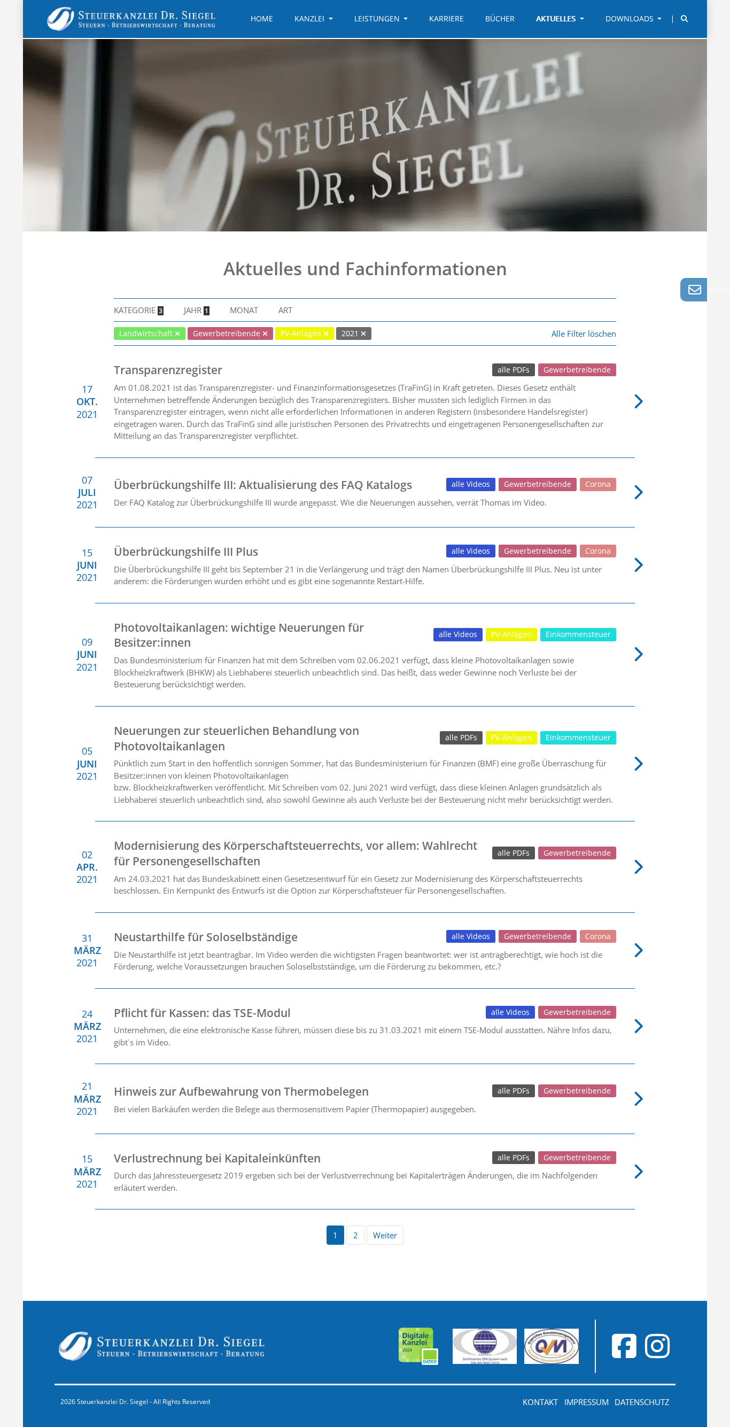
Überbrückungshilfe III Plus (186, 551)
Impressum (586, 1402)
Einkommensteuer (578, 634)
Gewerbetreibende (577, 370)
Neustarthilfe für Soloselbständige (206, 936)
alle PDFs (514, 370)
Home (262, 19)
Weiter (385, 1235)
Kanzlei (310, 19)
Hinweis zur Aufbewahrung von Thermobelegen (241, 1091)
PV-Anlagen (511, 634)
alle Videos (471, 484)
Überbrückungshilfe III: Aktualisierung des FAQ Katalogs (263, 484)
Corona (598, 484)
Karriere (446, 19)
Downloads (630, 19)
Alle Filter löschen (584, 333)
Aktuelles (557, 19)
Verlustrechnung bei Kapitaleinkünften (217, 1158)
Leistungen (378, 19)
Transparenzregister (168, 369)
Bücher (500, 19)
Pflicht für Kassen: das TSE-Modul (202, 1012)
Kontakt (540, 1402)
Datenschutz (642, 1402)
